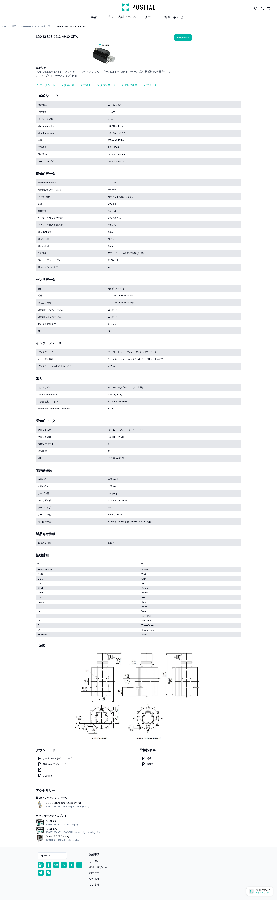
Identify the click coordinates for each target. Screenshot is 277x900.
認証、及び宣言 (98, 867)
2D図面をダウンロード (54, 764)
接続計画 (69, 85)
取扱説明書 (130, 85)
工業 (108, 17)
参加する (94, 884)
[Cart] (269, 8)
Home (3, 26)
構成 (149, 758)
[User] (256, 8)
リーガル (94, 861)
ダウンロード (107, 85)
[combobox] (52, 855)
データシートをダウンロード (57, 758)
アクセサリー (154, 85)
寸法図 (87, 85)
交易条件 (94, 878)
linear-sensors (28, 26)
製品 (94, 17)
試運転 (150, 764)
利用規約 (94, 873)
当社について (127, 17)
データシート (47, 85)
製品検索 (45, 26)
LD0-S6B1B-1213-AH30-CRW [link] (71, 26)
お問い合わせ (173, 17)
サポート (150, 17)
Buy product (183, 37)
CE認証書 (48, 775)
